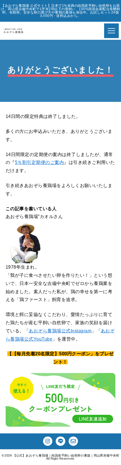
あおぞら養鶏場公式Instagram (60, 330)
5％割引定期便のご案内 (39, 162)
